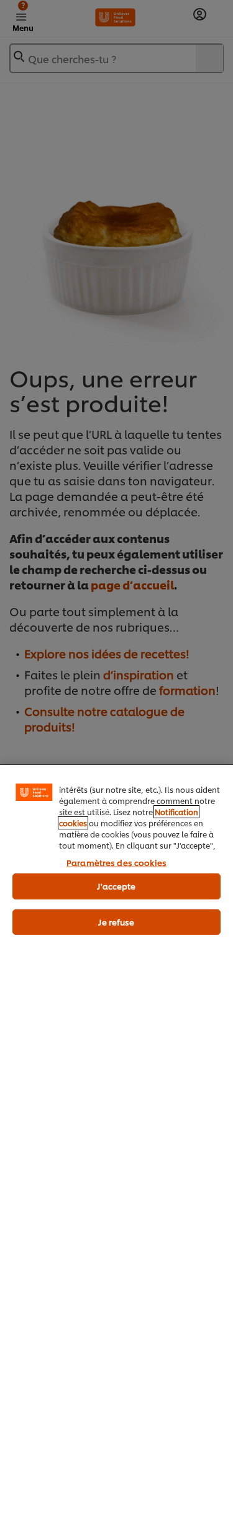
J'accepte (116, 885)
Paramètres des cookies (116, 862)
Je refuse (116, 921)
